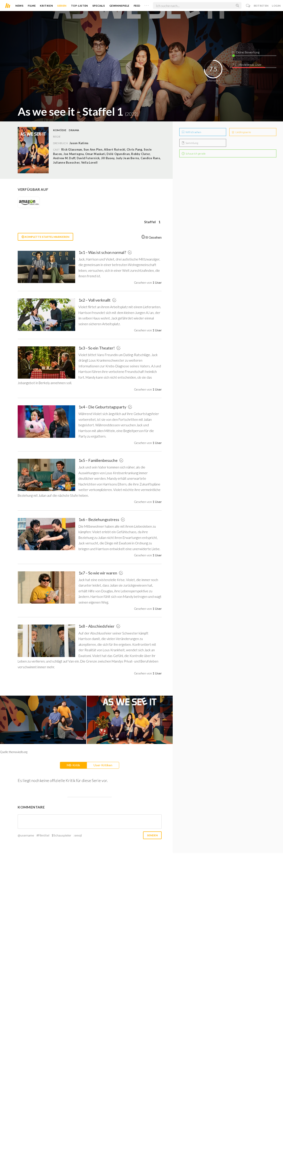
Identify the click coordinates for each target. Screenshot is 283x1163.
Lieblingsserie (243, 132)
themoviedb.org (18, 752)
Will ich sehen (193, 132)
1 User (157, 282)
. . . (147, 4)
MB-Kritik (73, 765)
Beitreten (261, 5)
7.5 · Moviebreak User (247, 64)
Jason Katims (78, 143)
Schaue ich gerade (195, 153)
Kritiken (46, 5)
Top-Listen (79, 5)
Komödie (60, 130)
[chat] (248, 5)
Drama (74, 130)
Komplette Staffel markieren (46, 236)
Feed (137, 5)
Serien (62, 5)
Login (276, 5)
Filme (32, 5)
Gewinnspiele (119, 5)
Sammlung (191, 143)
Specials (98, 5)
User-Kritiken (103, 765)
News (19, 5)
